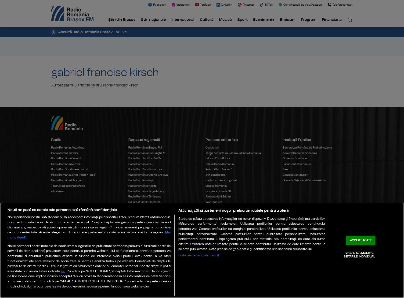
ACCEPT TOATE (361, 240)
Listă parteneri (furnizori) (198, 255)
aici (63, 271)
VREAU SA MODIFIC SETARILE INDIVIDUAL (359, 254)
